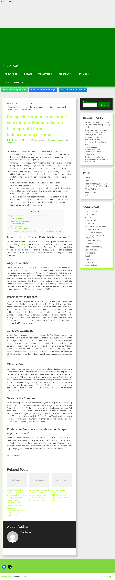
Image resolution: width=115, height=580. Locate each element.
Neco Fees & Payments (94, 232)
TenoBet (24, 244)
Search (86, 101)
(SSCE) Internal (91, 214)
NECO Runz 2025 (92, 244)
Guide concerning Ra (17, 224)
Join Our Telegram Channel (72, 90)
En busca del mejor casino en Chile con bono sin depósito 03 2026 (97, 124)
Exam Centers (90, 220)
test (86, 195)
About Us (88, 178)
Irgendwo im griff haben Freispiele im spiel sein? (27, 216)
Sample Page (90, 192)
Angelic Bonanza (16, 218)
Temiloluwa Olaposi (20, 140)
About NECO (11, 74)
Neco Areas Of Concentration (97, 226)
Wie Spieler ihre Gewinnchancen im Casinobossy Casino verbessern (93, 150)
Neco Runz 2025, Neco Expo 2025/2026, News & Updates (97, 185)
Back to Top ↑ (107, 577)
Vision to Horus (15, 226)
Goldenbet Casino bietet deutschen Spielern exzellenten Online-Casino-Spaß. (96, 141)
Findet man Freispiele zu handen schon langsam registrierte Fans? (35, 231)
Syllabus (84, 74)
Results (28, 74)
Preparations (45, 74)
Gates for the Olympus (18, 229)
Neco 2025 (10, 65)
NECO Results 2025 (93, 241)
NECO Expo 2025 (92, 229)
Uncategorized (57, 140)
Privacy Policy (90, 189)
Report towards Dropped (19, 221)
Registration (65, 74)
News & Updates (13, 82)
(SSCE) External (91, 211)
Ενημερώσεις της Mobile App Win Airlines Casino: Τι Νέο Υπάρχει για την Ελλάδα (96, 132)
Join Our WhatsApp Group (14, 90)
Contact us (89, 181)
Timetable (89, 262)
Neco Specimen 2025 (93, 247)
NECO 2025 (89, 223)
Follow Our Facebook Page (43, 90)
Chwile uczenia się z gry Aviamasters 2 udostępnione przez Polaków (96, 159)
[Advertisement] (57, 45)
